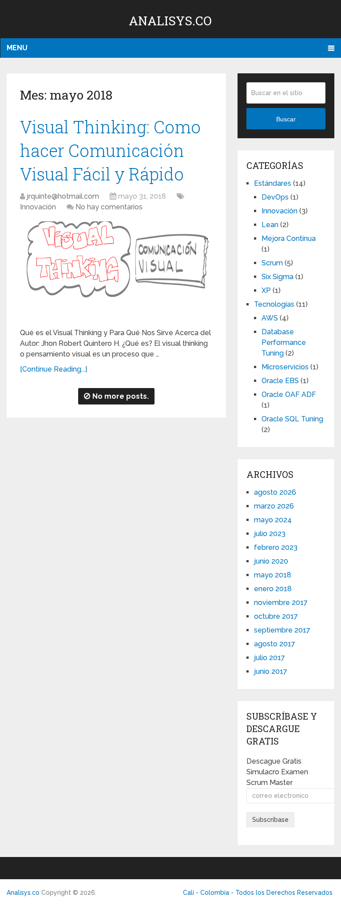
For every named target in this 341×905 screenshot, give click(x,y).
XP (266, 290)
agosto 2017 (274, 644)
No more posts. (120, 396)
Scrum (272, 263)
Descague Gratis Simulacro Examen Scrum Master (277, 772)
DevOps (275, 197)
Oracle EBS (280, 380)
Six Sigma (277, 276)
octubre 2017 (276, 616)
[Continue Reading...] (53, 369)
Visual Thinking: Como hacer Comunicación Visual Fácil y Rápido (110, 150)
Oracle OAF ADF (289, 394)
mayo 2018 (272, 575)
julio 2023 (269, 533)
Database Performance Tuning (284, 342)
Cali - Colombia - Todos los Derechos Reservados (258, 892)
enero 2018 (273, 589)
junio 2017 (270, 671)
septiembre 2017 (282, 630)
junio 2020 (271, 561)
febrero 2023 (275, 547)
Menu (17, 48)
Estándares (272, 183)
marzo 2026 (274, 506)
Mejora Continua (289, 238)
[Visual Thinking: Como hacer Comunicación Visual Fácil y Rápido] (116, 271)
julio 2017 (269, 657)
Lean (270, 224)
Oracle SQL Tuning (292, 419)
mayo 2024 (273, 520)
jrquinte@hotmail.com (63, 196)
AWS (270, 318)
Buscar (286, 119)
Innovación (38, 207)
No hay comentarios (109, 207)
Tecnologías (274, 304)
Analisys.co (170, 20)
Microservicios (285, 367)
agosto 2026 (275, 492)
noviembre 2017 (281, 602)
